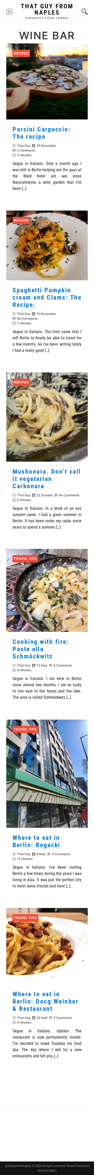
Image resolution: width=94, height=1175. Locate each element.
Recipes (21, 53)
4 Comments (61, 854)
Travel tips (25, 559)
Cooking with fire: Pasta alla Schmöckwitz (41, 649)
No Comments (27, 318)
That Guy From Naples (47, 9)
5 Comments (63, 1018)
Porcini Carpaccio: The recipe (42, 133)
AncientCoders (47, 1170)
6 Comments (63, 666)
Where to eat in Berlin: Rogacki (36, 841)
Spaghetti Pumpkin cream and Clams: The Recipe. (47, 297)
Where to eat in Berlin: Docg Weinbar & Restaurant (45, 1001)
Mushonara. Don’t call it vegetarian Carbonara (47, 479)
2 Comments (26, 150)
